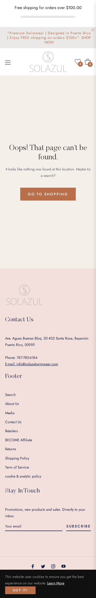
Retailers (11, 431)
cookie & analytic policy (23, 476)
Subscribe (78, 526)
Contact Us (13, 421)
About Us (12, 403)
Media (10, 412)
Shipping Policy (17, 458)
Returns (10, 449)
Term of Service (17, 467)
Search (10, 394)
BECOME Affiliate (18, 440)
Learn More (55, 583)
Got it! (20, 590)
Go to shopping (48, 194)
